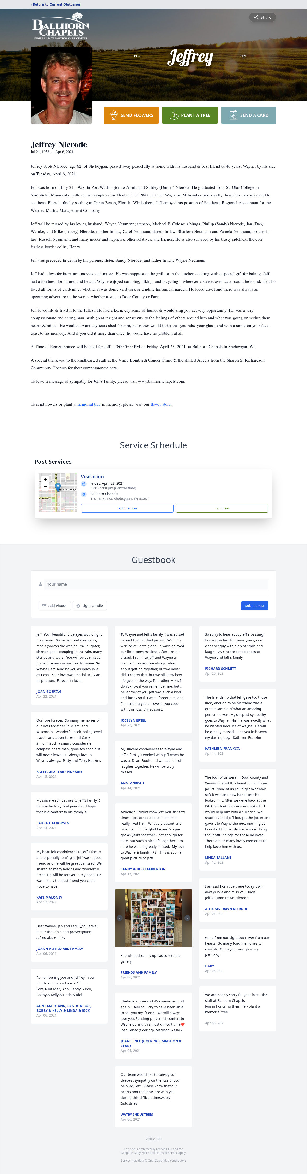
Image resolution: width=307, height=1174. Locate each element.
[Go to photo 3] (152, 944)
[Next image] (187, 918)
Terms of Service (166, 1153)
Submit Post (254, 605)
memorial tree (89, 404)
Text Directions (127, 508)
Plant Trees (222, 508)
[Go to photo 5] (158, 944)
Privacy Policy (140, 1153)
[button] (58, 487)
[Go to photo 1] (146, 944)
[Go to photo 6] (161, 944)
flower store (161, 404)
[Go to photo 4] (155, 944)
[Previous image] (120, 918)
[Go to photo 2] (149, 944)
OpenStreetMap (158, 1160)
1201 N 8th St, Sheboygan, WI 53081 (119, 498)
